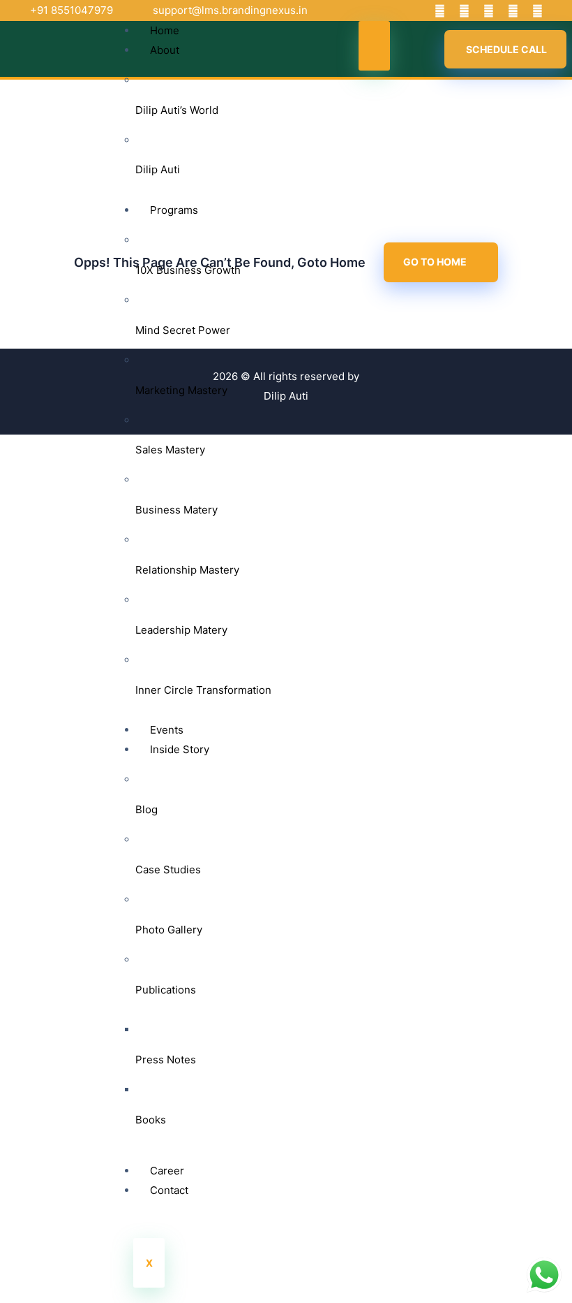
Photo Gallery (168, 929)
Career (167, 1170)
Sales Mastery (170, 449)
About (164, 50)
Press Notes (165, 1059)
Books (150, 1119)
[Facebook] (439, 10)
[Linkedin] (512, 10)
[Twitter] (463, 10)
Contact (169, 1190)
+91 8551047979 (71, 10)
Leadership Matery (181, 629)
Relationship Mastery (187, 569)
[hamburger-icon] (374, 46)
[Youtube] (488, 10)
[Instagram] (537, 10)
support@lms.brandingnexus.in (230, 10)
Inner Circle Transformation (203, 690)
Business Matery (176, 509)
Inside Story (179, 749)
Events (166, 729)
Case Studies (168, 869)
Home (164, 30)
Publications (165, 989)
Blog (146, 809)
